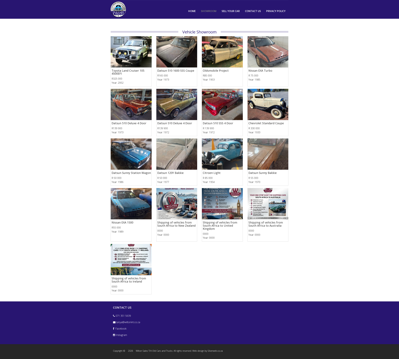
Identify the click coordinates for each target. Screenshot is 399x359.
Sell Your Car (231, 11)
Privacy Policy (276, 11)
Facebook (120, 328)
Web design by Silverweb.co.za (207, 350)
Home (192, 11)
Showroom (208, 11)
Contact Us (253, 11)
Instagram (121, 335)
